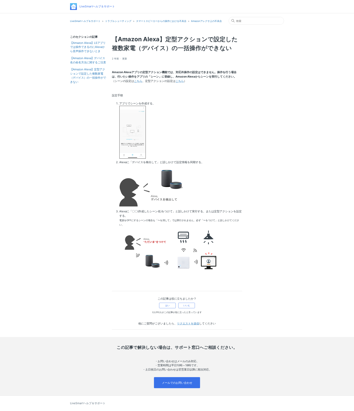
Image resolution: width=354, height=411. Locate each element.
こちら (138, 81)
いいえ (186, 305)
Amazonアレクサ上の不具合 (206, 21)
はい (167, 305)
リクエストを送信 (188, 323)
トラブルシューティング (118, 21)
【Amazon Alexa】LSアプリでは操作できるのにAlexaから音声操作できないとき (88, 47)
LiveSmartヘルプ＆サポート (85, 21)
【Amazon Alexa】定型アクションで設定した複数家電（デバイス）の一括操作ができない (88, 76)
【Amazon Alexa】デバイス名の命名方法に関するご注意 (88, 60)
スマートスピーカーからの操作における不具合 (161, 21)
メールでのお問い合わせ (177, 382)
